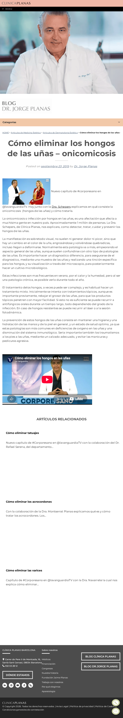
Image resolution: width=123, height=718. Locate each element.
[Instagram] (11, 685)
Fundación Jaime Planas (55, 677)
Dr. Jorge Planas (85, 166)
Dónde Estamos (17, 675)
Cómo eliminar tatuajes (22, 433)
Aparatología (48, 691)
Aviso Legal (62, 706)
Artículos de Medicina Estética (26, 132)
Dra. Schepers (61, 206)
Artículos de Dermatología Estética (60, 132)
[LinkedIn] (4, 685)
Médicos (46, 659)
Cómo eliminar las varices (24, 570)
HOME (5, 132)
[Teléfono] (30, 685)
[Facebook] (24, 685)
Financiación (48, 664)
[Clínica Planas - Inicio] (16, 3)
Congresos (47, 668)
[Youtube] (17, 685)
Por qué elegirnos (51, 686)
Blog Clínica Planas (100, 656)
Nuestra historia (50, 673)
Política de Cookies (105, 706)
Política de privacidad (82, 706)
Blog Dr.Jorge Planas (101, 666)
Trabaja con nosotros (52, 682)
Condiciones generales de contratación (23, 709)
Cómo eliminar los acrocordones (29, 501)
